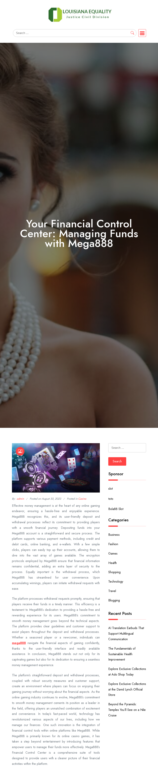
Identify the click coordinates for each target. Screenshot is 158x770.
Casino (82, 499)
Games (113, 553)
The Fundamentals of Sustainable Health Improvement (121, 654)
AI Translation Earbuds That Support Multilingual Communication (126, 633)
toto (110, 499)
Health (112, 563)
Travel (112, 591)
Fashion (113, 544)
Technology (115, 581)
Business (114, 534)
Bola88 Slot (115, 509)
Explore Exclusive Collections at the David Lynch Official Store (127, 689)
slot (110, 488)
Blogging (114, 600)
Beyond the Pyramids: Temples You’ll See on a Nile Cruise (127, 710)
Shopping (114, 572)
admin (20, 499)
